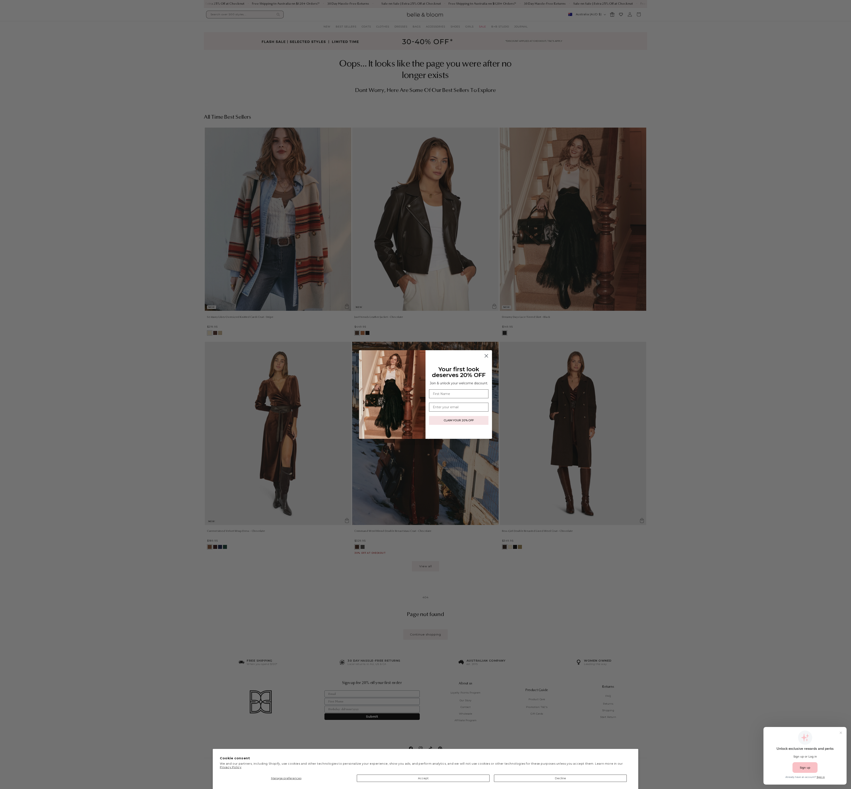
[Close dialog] (486, 356)
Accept (423, 778)
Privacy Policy (230, 767)
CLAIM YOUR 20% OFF (459, 420)
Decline (560, 778)
